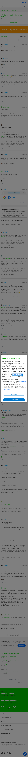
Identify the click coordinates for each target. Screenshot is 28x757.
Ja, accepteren (14, 399)
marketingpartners (17, 374)
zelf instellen (7, 389)
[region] (14, 378)
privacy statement (8, 382)
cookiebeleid (22, 381)
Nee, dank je (14, 394)
